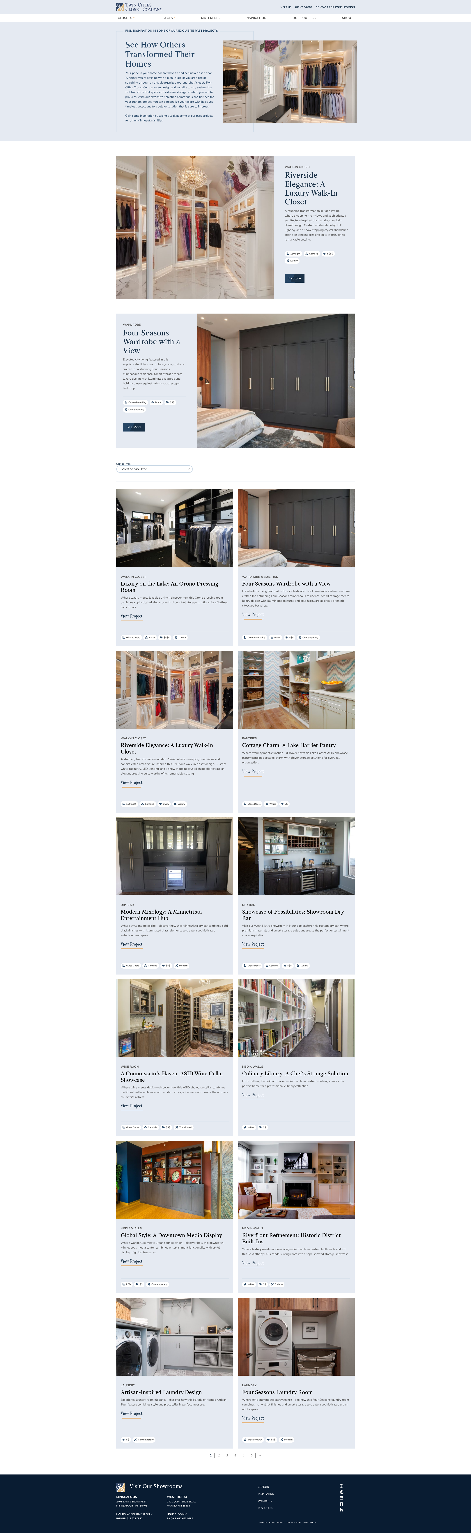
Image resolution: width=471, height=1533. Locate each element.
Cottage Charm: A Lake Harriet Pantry (289, 745)
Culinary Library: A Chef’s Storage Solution (295, 1073)
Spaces (166, 18)
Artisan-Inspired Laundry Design (161, 1392)
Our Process (304, 18)
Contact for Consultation (335, 7)
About (347, 18)
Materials (210, 18)
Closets (125, 18)
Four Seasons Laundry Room (277, 1392)
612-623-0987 (303, 7)
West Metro (177, 1497)
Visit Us (286, 7)
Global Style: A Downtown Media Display (171, 1235)
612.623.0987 (134, 1518)
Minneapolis (126, 1497)
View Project (132, 616)
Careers (263, 1486)
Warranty (265, 1501)
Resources (265, 1508)
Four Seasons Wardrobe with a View (286, 584)
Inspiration (256, 18)
